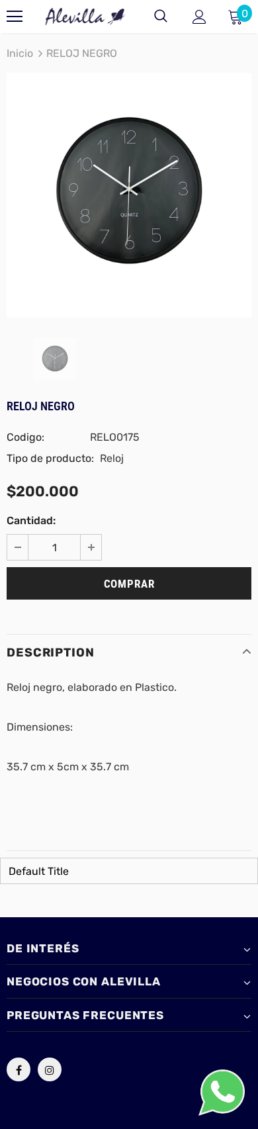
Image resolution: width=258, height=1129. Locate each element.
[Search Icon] (160, 16)
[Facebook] (18, 1069)
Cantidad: (31, 520)
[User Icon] (199, 17)
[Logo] (85, 16)
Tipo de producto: (50, 458)
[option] (129, 195)
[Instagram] (50, 1069)
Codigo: (25, 437)
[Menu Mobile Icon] (14, 16)
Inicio (20, 53)
